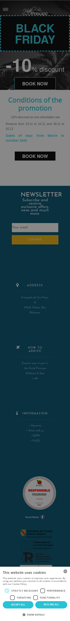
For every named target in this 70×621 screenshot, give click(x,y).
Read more (34, 584)
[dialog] (35, 594)
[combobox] (65, 571)
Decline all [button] (51, 604)
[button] (35, 614)
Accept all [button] (18, 604)
